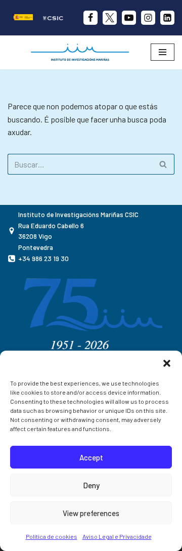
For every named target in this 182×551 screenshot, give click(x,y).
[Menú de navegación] (162, 52)
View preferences (91, 513)
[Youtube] (129, 18)
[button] (167, 363)
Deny (91, 485)
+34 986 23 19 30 (43, 258)
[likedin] (167, 18)
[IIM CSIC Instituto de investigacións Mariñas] (82, 52)
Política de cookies (51, 536)
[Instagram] (148, 18)
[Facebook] (90, 18)
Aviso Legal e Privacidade (117, 536)
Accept (91, 457)
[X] (110, 18)
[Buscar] (163, 164)
